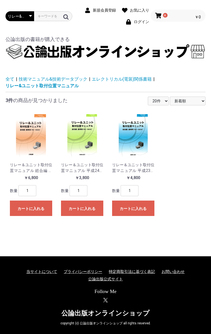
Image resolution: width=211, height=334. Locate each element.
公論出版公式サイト (105, 279)
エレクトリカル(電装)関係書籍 (122, 79)
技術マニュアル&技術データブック (53, 79)
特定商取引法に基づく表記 (132, 271)
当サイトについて (41, 271)
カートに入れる (31, 208)
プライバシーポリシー (83, 271)
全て (9, 79)
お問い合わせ (173, 271)
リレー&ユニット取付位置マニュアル (42, 85)
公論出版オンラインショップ (106, 313)
